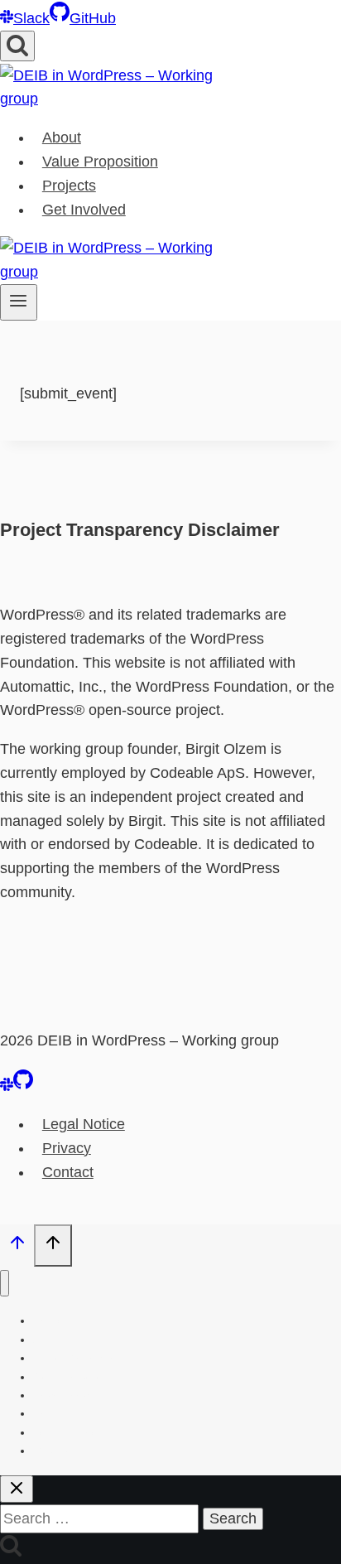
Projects (69, 185)
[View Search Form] (17, 46)
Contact (68, 1172)
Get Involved (84, 209)
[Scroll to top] (17, 1246)
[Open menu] (18, 302)
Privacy (66, 1148)
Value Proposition (100, 161)
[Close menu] (4, 1283)
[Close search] (16, 1489)
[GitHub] (23, 1086)
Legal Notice (83, 1124)
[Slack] (6, 1086)
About (61, 137)
